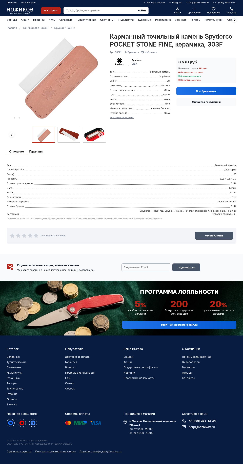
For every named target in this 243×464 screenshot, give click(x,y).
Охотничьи (14, 367)
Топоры (12, 383)
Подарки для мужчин (224, 213)
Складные (13, 356)
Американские (216, 210)
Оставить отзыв (214, 235)
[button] (43, 135)
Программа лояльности (138, 378)
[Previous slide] (11, 134)
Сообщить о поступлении (206, 101)
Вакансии (188, 367)
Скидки (128, 356)
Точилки (231, 210)
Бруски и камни (64, 27)
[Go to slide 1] (10, 118)
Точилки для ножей (35, 27)
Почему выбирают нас (196, 356)
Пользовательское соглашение (55, 451)
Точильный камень (225, 165)
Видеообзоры (191, 362)
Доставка (12, 2)
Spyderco (137, 60)
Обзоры (70, 388)
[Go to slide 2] (14, 118)
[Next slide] (235, 19)
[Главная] (20, 10)
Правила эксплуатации (80, 372)
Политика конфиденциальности (101, 451)
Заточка (12, 404)
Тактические (15, 388)
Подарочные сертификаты (140, 367)
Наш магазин (28, 2)
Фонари (12, 399)
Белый (232, 187)
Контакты (188, 378)
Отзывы (187, 372)
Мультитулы (14, 372)
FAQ (67, 378)
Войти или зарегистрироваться (179, 324)
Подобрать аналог (206, 91)
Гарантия (71, 362)
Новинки (129, 372)
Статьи (69, 383)
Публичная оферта (19, 451)
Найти (142, 10)
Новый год (158, 210)
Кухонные (13, 378)
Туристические (16, 362)
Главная (12, 27)
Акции (127, 362)
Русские (12, 393)
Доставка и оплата (77, 356)
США (233, 206)
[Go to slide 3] (19, 118)
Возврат (70, 367)
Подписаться (186, 267)
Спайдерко (230, 169)
